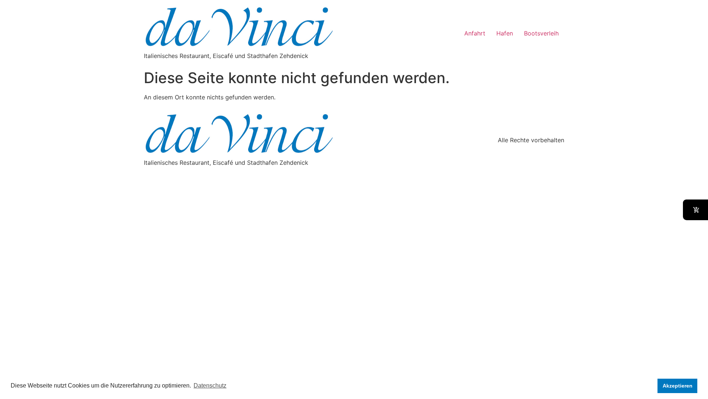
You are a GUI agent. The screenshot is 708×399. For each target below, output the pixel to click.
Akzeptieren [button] (678, 386)
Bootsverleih (541, 33)
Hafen (504, 33)
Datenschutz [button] (210, 385)
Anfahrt (474, 33)
